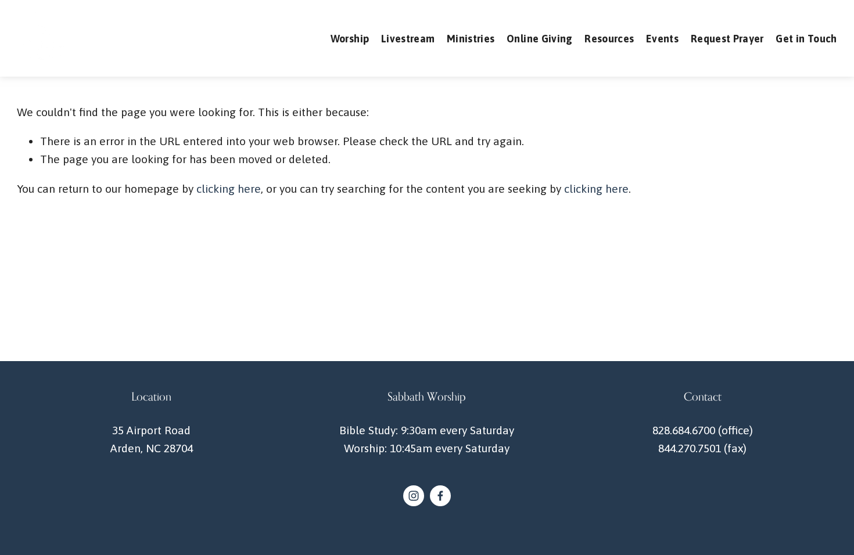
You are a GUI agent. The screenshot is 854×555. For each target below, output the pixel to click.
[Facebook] (440, 495)
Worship (350, 39)
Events (662, 39)
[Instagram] (413, 495)
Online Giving (540, 39)
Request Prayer (727, 39)
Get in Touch (806, 39)
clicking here (228, 188)
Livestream (408, 39)
